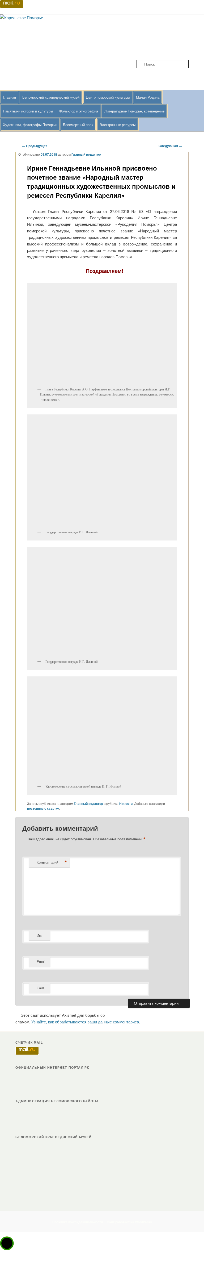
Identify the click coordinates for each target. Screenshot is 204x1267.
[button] (7, 1243)
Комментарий (52, 862)
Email (41, 961)
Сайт (40, 987)
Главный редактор (86, 154)
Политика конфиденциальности (77, 1222)
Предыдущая (34, 145)
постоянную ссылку (43, 808)
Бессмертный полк (78, 124)
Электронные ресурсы (117, 124)
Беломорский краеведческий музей (50, 97)
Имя (40, 935)
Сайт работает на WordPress (129, 1222)
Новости (126, 803)
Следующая (170, 145)
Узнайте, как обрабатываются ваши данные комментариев (85, 1021)
